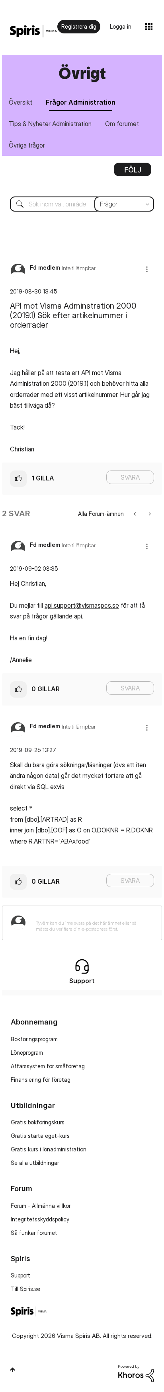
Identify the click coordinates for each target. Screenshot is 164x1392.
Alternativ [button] (132, 172)
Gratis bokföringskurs (37, 1122)
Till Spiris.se (25, 1288)
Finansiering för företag (40, 1079)
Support (20, 1275)
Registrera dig (78, 26)
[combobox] (82, 204)
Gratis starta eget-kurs (40, 1135)
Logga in (120, 26)
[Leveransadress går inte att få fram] (149, 513)
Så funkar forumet (34, 1232)
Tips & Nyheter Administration (50, 124)
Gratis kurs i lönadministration (48, 1149)
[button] (147, 269)
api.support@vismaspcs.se (82, 605)
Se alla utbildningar (35, 1162)
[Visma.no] (33, 31)
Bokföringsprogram (34, 1039)
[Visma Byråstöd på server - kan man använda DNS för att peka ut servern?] (136, 513)
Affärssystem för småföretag (48, 1066)
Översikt (20, 102)
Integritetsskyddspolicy (40, 1219)
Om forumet (122, 124)
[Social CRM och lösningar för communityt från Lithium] (136, 1372)
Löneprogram (27, 1052)
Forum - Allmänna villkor (40, 1205)
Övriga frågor (27, 145)
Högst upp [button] (12, 1369)
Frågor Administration (80, 102)
